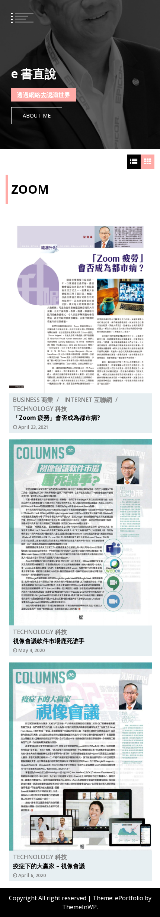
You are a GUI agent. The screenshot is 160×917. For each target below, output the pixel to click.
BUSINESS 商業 (33, 400)
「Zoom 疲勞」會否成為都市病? (56, 418)
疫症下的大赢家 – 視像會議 (49, 866)
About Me (37, 115)
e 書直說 (34, 73)
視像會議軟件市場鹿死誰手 (48, 641)
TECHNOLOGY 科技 (40, 409)
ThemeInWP (79, 907)
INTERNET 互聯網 (88, 400)
